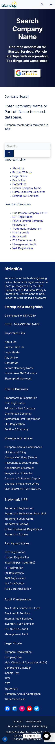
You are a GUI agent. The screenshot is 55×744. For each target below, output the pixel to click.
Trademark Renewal (17, 523)
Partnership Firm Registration (22, 418)
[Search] (9, 153)
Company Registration (18, 652)
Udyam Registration (17, 557)
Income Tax (12, 672)
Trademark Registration (26, 228)
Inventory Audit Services (19, 623)
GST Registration (15, 552)
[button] (42, 4)
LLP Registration (22, 216)
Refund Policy (39, 726)
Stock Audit (19, 236)
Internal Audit (20, 232)
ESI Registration (14, 573)
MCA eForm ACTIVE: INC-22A (23, 488)
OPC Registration (15, 403)
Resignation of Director (19, 473)
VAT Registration (22, 248)
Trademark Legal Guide (19, 518)
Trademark (11, 688)
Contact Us (19, 184)
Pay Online (19, 180)
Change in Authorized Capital (22, 478)
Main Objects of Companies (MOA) (26, 662)
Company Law (13, 657)
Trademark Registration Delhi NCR (25, 513)
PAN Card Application (18, 588)
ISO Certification (15, 583)
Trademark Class (15, 699)
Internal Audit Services (18, 618)
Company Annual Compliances (23, 447)
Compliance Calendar (18, 667)
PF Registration (14, 567)
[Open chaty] (46, 736)
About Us (18, 168)
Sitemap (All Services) (25, 195)
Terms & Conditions (18, 726)
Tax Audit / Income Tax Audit (22, 608)
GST (7, 683)
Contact (18, 721)
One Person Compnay (18, 413)
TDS (7, 678)
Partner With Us (22, 172)
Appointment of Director (19, 467)
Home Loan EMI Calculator (28, 191)
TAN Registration (15, 578)
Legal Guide (19, 176)
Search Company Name (26, 188)
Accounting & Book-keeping (21, 462)
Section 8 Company (16, 429)
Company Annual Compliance (23, 693)
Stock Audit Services (17, 613)
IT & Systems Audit (24, 240)
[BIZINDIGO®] (9, 4)
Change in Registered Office (22, 483)
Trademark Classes (16, 534)
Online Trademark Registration (23, 529)
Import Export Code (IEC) (20, 562)
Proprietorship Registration (21, 397)
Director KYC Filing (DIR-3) (21, 457)
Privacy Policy (33, 721)
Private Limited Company (20, 408)
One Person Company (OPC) (29, 213)
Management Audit (24, 244)
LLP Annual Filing (15, 452)
